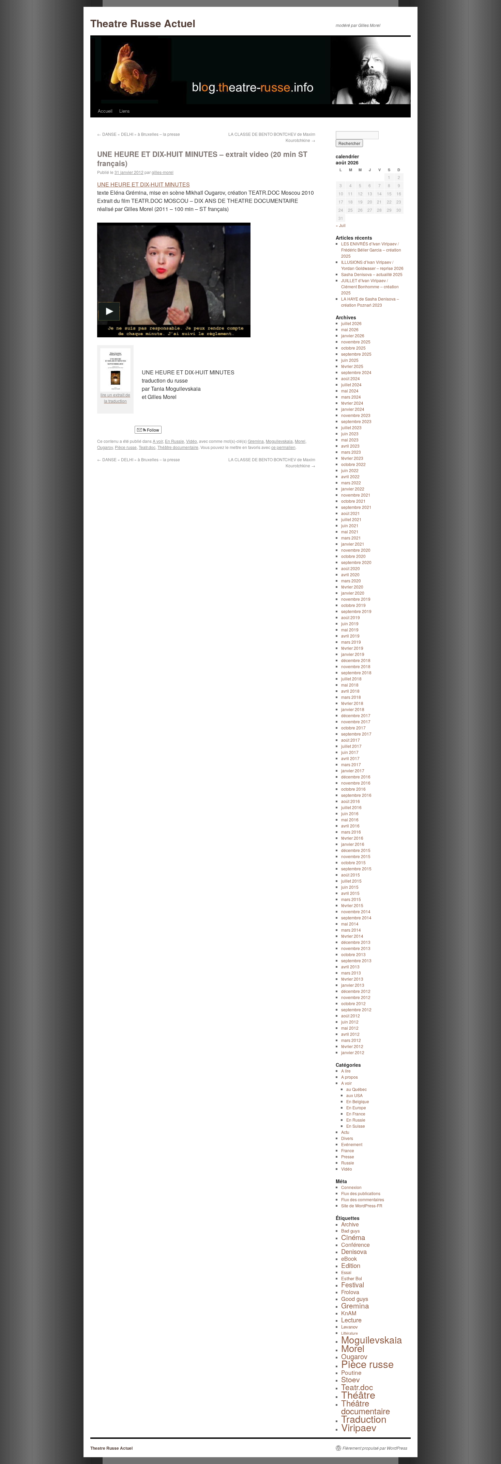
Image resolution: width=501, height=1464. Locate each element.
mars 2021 (351, 538)
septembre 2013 (356, 960)
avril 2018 (350, 691)
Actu (345, 1132)
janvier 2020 (352, 593)
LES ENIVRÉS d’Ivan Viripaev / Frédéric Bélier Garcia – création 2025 (371, 250)
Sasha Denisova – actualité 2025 (372, 274)
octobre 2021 (353, 501)
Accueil (105, 111)
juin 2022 (350, 470)
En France (355, 1113)
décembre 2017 (355, 715)
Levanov (349, 1326)
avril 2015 (350, 893)
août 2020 (350, 568)
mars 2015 (351, 899)
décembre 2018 (355, 660)
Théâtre (358, 1394)
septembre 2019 (356, 611)
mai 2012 (350, 1028)
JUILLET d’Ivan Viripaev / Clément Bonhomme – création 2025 (370, 286)
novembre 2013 (355, 948)
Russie (347, 1162)
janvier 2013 (352, 985)
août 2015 (350, 875)
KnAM (348, 1313)
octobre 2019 (353, 605)
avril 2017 (350, 758)
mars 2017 (351, 764)
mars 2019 (351, 642)
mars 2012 (351, 1040)
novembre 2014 (355, 911)
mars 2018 (351, 697)
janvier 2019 (352, 654)
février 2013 (352, 979)
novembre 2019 (355, 599)
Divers (347, 1138)
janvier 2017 (352, 770)
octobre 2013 (353, 954)
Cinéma (353, 1237)
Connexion (351, 1187)
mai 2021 (350, 531)
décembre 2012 (355, 991)
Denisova (354, 1251)
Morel (300, 441)
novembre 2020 (355, 550)
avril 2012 (350, 1034)
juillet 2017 (351, 746)
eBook (349, 1258)
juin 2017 (350, 752)
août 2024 (350, 378)
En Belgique (357, 1101)
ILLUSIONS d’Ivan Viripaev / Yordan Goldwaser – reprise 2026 (372, 265)
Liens (124, 111)
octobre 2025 (353, 348)
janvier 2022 (352, 489)
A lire (346, 1071)
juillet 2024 (351, 384)
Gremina (256, 441)
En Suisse (355, 1126)
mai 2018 (350, 685)
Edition (350, 1265)
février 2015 (352, 905)
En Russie (174, 441)
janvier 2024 (352, 409)
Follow (152, 430)
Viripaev (358, 1427)
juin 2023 (350, 433)
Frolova (350, 1292)
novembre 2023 (355, 415)
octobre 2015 (353, 862)
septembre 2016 (356, 795)
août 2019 (350, 617)
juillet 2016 (351, 807)
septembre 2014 (356, 917)
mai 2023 (350, 440)
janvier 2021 (352, 544)
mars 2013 (351, 973)
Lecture (351, 1319)
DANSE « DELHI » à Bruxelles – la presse (138, 134)
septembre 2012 (356, 1009)
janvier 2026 (352, 335)
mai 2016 (350, 819)
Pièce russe (126, 447)
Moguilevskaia (279, 441)
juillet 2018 (351, 678)
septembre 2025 (356, 354)
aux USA (354, 1095)
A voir (158, 441)
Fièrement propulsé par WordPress (375, 1448)
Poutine (351, 1372)
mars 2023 (351, 452)
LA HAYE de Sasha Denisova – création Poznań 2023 (370, 302)
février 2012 (352, 1046)
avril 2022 (350, 476)
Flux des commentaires (362, 1199)
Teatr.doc (147, 447)
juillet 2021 (351, 519)
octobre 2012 (353, 1003)
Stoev (350, 1379)
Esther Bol (351, 1278)
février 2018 (352, 703)
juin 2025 (350, 360)
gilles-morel (162, 172)
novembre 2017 (355, 721)
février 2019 (352, 648)
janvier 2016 (352, 844)
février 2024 (352, 403)
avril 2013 (350, 966)
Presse (347, 1156)
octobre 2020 (353, 556)
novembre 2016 (355, 783)
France (347, 1150)
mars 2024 (351, 397)
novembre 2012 (355, 997)
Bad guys (350, 1230)
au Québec (356, 1089)
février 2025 (352, 366)
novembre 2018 (355, 666)
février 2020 (352, 587)
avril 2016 (350, 825)
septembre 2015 (356, 868)
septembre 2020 (356, 562)
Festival (352, 1284)
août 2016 (350, 801)
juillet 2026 (351, 323)
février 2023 (352, 458)
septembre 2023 (356, 421)
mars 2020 (351, 580)
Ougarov (105, 447)
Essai (346, 1272)
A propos (349, 1077)
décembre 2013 (355, 942)
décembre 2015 (355, 850)
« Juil (341, 225)
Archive (350, 1224)
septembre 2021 (356, 507)
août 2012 (350, 1015)
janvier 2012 (352, 1052)
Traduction (363, 1419)
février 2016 (352, 838)
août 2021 (350, 513)
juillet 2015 (351, 881)
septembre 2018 (356, 672)
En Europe (356, 1107)
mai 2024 (350, 390)
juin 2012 (350, 1022)
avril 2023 (350, 446)
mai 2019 (350, 629)
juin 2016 (350, 813)
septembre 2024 (356, 372)
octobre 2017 (353, 727)
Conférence (355, 1244)
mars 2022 (351, 482)
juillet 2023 (351, 427)
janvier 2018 (352, 709)
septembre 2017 (356, 734)
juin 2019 (350, 623)
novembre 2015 (355, 856)
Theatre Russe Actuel (142, 23)
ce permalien (283, 447)
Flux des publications (360, 1193)
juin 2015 (350, 887)
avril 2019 (350, 636)
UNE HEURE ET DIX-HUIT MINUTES (143, 184)
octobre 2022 (353, 464)
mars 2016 (351, 832)
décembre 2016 (355, 776)
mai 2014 (350, 924)
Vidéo (191, 441)
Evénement (351, 1144)
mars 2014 (351, 930)
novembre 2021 (355, 495)
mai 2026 (350, 329)
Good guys (354, 1298)
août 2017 (350, 740)
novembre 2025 (355, 341)
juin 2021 (350, 525)
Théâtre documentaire (177, 447)
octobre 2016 (353, 789)
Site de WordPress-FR (361, 1205)
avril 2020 (350, 574)
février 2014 (352, 936)
